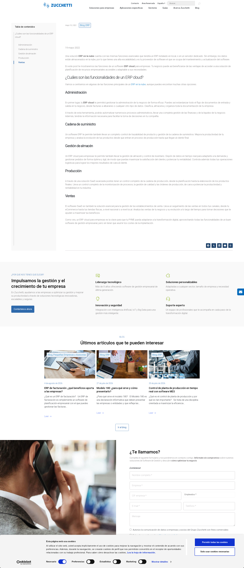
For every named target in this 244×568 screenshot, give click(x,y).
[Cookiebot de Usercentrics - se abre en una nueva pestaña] (24, 562)
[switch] (90, 561)
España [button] (161, 3)
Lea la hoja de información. (141, 552)
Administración (25, 45)
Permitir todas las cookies (215, 542)
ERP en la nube (138, 84)
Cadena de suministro (28, 49)
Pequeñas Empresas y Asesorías (69, 354)
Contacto (135, 3)
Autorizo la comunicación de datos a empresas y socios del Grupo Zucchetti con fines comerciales (180, 530)
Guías (165, 8)
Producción (23, 58)
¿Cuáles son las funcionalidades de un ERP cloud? (34, 35)
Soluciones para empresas (101, 8)
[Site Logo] (58, 5)
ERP (88, 25)
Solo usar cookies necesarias (214, 551)
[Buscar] (197, 3)
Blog (197, 8)
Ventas (21, 62)
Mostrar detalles (160, 562)
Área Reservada (148, 3)
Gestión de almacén (27, 53)
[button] (208, 245)
